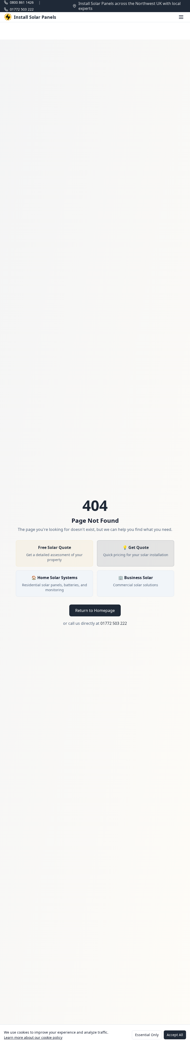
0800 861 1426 (22, 2)
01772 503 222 (22, 9)
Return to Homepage (95, 610)
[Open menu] (181, 17)
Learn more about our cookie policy (33, 1037)
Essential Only (147, 1034)
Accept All (175, 1034)
